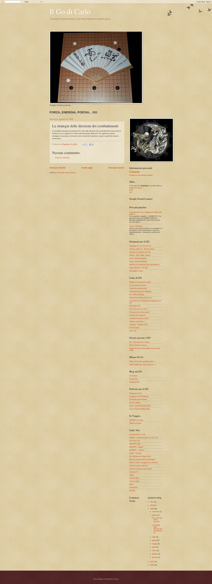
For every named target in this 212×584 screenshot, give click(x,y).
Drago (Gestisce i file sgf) (138, 268)
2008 (152, 509)
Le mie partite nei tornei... (138, 285)
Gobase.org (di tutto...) (137, 321)
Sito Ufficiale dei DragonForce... (140, 456)
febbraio (155, 554)
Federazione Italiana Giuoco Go (140, 298)
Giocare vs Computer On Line (139, 252)
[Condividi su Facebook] (90, 144)
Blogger (116, 579)
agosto (154, 515)
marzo (154, 550)
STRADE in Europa (136, 420)
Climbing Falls (134, 382)
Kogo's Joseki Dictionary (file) (139, 406)
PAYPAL (132, 491)
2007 (152, 562)
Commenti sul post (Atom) (66, 173)
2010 (152, 505)
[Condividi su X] (88, 144)
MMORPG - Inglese (136, 447)
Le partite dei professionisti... (139, 318)
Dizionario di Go (135, 306)
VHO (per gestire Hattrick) (138, 466)
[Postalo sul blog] (85, 144)
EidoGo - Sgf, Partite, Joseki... (140, 255)
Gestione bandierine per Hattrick (140, 469)
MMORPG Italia (135, 444)
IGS (130, 192)
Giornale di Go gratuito (137, 315)
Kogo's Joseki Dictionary (138, 261)
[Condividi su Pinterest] (92, 144)
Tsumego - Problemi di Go (138, 324)
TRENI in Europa (135, 423)
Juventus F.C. (134, 472)
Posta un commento (62, 158)
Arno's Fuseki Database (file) (139, 409)
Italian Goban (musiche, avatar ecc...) (142, 365)
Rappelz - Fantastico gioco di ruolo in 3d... (144, 438)
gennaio (155, 557)
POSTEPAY (133, 488)
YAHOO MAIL (134, 478)
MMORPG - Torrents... (137, 450)
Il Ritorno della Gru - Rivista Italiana (142, 249)
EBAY (131, 484)
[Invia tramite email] (83, 144)
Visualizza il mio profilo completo (141, 175)
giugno (154, 540)
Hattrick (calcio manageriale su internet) (143, 463)
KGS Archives (134, 328)
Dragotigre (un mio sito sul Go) (140, 246)
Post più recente (58, 168)
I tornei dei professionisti (138, 288)
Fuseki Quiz (133, 379)
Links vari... (133, 331)
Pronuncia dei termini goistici (139, 312)
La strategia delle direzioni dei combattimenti (157, 529)
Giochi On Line (134, 441)
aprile (154, 547)
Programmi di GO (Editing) (138, 396)
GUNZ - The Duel (135, 453)
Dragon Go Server (135, 188)
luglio (154, 537)
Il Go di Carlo (70, 11)
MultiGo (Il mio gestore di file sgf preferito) (144, 265)
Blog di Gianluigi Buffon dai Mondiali (142, 459)
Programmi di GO (135, 393)
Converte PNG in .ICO (137, 434)
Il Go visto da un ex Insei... (139, 309)
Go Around (133, 376)
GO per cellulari (134, 403)
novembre (156, 512)
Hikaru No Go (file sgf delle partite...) (142, 361)
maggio (155, 544)
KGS (131, 190)
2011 (152, 502)
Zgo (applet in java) (136, 271)
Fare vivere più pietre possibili (157, 520)
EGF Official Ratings (136, 295)
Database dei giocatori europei (140, 282)
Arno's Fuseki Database (137, 258)
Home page (87, 168)
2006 (152, 565)
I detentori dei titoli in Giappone (140, 291)
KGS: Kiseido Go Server (138, 345)
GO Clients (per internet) (138, 399)
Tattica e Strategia (135, 226)
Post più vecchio (116, 168)
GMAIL (131, 475)
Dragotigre (136, 172)
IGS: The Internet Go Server (139, 342)
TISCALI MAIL (134, 481)
